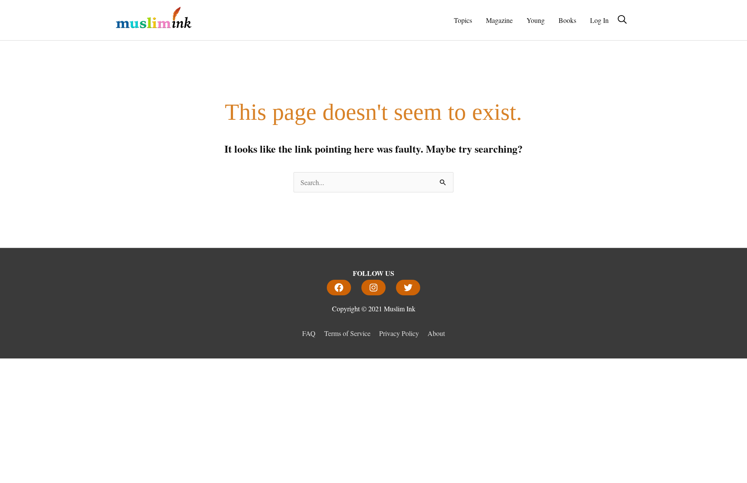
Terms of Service (347, 333)
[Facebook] (339, 287)
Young (536, 20)
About (436, 333)
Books (567, 20)
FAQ (309, 333)
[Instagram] (373, 287)
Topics (463, 20)
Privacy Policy (399, 333)
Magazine (499, 20)
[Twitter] (408, 287)
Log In (599, 20)
